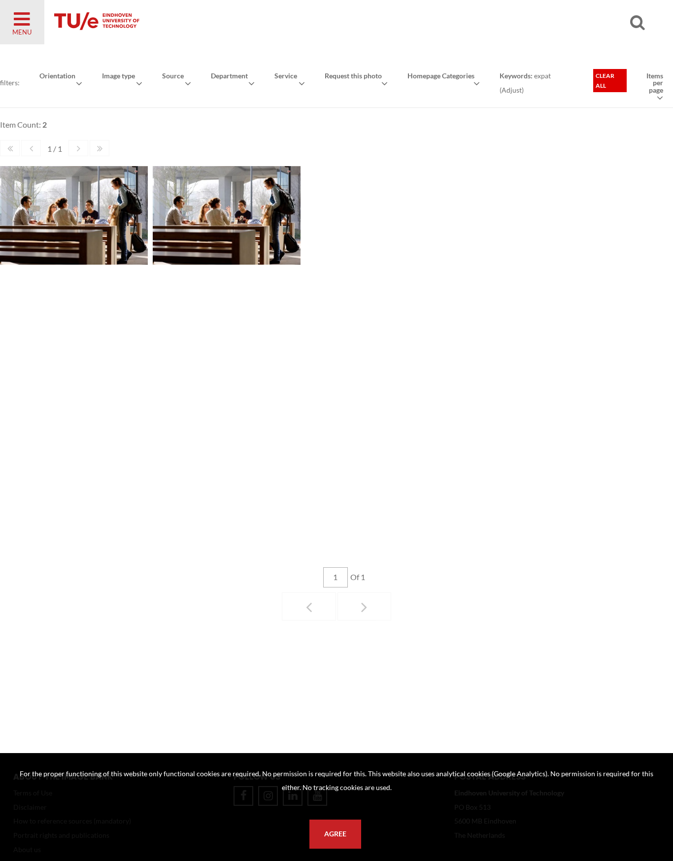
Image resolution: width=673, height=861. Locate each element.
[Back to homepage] (167, 22)
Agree (335, 834)
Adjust (512, 90)
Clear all (605, 80)
